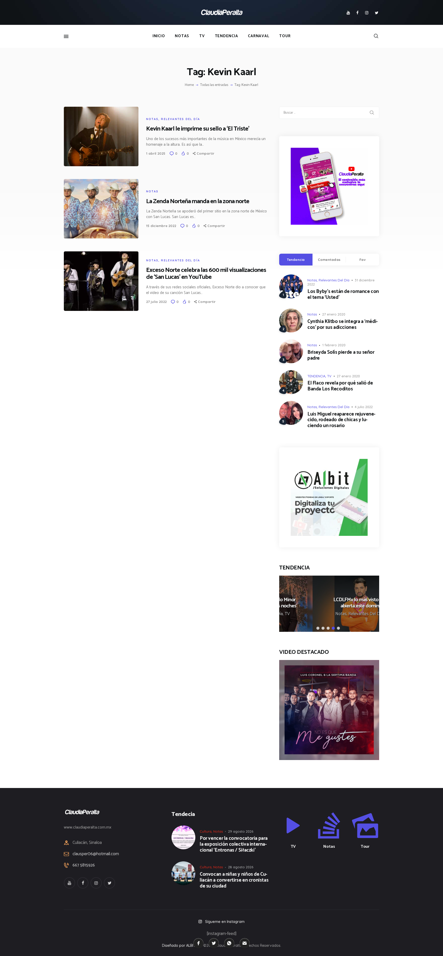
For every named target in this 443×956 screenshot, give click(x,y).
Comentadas (329, 260)
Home (189, 85)
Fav (362, 260)
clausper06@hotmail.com (96, 854)
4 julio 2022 (364, 407)
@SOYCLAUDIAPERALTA (333, 873)
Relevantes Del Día (180, 119)
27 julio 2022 (156, 302)
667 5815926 (84, 865)
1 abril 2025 (155, 153)
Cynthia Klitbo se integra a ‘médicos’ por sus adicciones (342, 325)
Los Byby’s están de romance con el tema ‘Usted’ (343, 295)
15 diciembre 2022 (161, 226)
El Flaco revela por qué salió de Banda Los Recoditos (340, 386)
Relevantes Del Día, (333, 613)
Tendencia (296, 260)
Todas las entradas (214, 85)
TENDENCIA (316, 376)
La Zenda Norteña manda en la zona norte (197, 201)
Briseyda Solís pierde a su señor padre (341, 355)
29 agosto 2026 (240, 831)
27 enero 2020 (333, 314)
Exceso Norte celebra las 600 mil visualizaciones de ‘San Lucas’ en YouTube (206, 274)
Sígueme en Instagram (225, 921)
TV (329, 376)
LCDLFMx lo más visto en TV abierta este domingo (329, 603)
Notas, (308, 613)
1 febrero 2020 (334, 345)
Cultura (206, 831)
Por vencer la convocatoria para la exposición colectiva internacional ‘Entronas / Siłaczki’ (234, 844)
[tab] (296, 259)
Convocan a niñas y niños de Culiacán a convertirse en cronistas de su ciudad (234, 880)
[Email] (244, 943)
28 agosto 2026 (240, 867)
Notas (152, 119)
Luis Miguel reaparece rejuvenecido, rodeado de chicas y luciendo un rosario (341, 420)
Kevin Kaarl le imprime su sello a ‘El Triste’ (197, 128)
